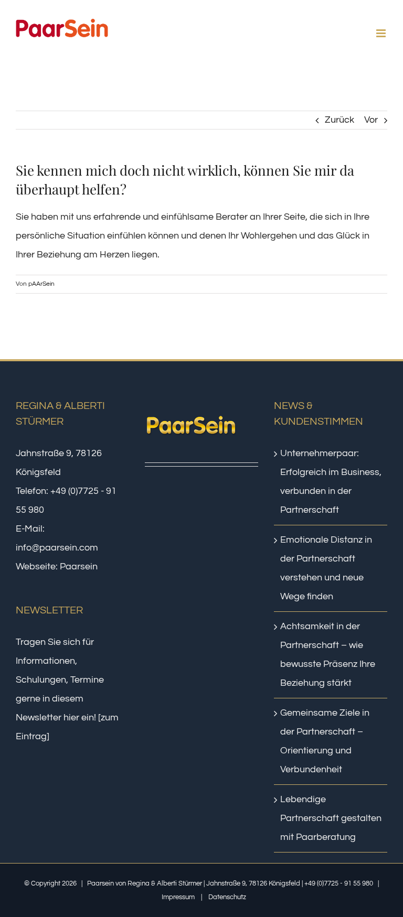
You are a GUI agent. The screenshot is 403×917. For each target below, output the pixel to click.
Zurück (339, 120)
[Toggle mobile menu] (381, 33)
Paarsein (79, 566)
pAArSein (41, 284)
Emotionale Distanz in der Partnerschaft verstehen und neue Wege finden (326, 568)
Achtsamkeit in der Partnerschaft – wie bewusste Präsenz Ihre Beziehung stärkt (327, 654)
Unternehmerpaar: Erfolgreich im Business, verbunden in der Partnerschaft (330, 481)
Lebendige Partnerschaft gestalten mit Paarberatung (330, 818)
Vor (371, 120)
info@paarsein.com (57, 548)
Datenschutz (227, 897)
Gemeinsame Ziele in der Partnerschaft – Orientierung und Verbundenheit (324, 741)
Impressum (178, 897)
